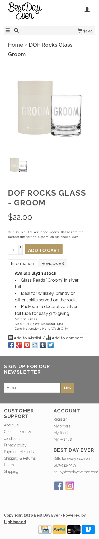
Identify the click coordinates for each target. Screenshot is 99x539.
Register (60, 419)
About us (11, 425)
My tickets (62, 433)
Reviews (52, 263)
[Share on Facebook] (11, 345)
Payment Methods (19, 452)
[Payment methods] (44, 529)
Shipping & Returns (20, 458)
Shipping (11, 471)
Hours (9, 465)
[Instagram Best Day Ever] (69, 486)
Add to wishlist (28, 338)
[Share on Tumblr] (43, 345)
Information (22, 263)
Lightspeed (15, 522)
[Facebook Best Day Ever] (58, 486)
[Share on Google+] (19, 345)
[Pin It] (27, 345)
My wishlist (63, 439)
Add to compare (67, 338)
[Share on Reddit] (35, 345)
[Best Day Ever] (27, 12)
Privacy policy (15, 445)
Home (15, 45)
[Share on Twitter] (51, 345)
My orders (62, 426)
